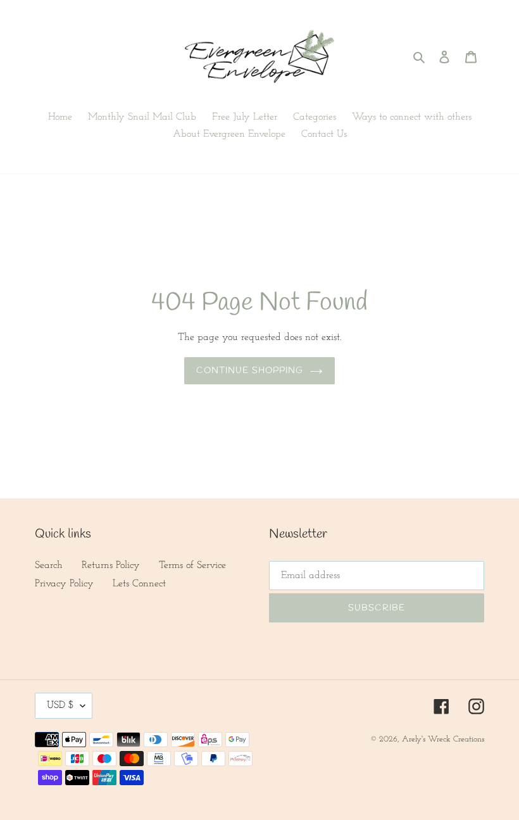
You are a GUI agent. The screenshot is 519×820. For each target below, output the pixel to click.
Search (49, 565)
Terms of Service (192, 565)
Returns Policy (111, 565)
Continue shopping (249, 371)
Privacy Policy (64, 584)
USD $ (60, 705)
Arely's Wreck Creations (443, 739)
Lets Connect (139, 584)
